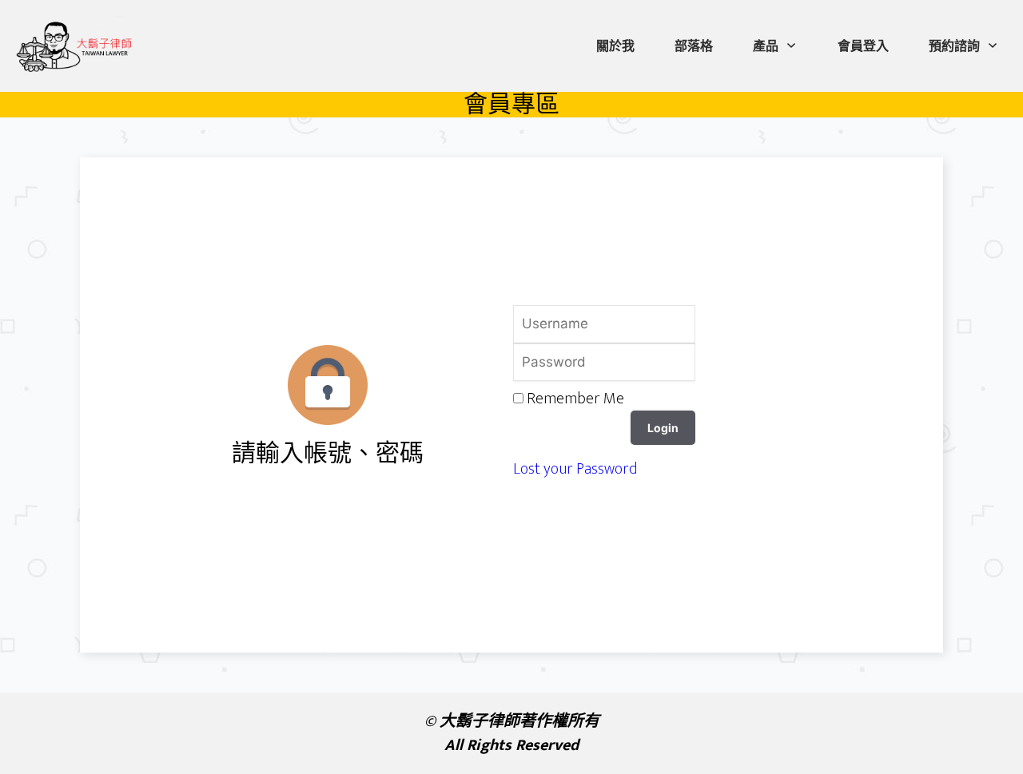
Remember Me (575, 398)
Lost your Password (575, 468)
